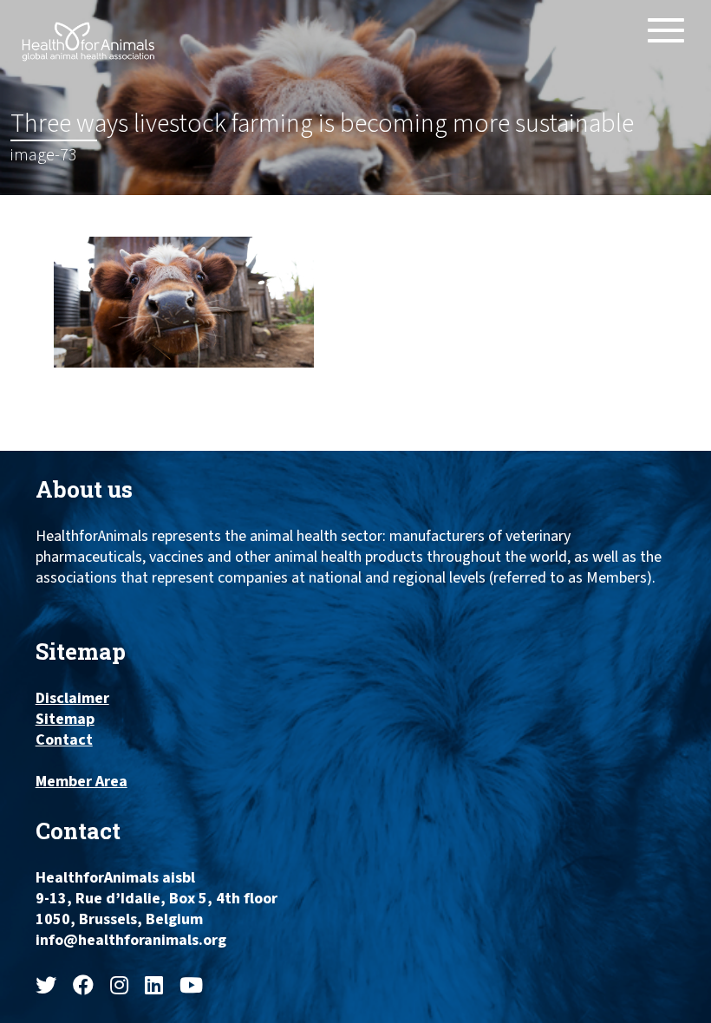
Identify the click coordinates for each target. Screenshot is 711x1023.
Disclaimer (72, 698)
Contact (64, 740)
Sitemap (65, 719)
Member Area (81, 782)
